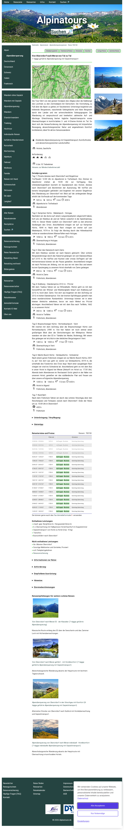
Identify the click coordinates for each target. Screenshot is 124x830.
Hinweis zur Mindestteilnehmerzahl (46, 167)
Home (6, 2)
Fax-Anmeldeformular (62, 515)
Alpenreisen (44, 45)
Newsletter (8, 783)
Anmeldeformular (11, 303)
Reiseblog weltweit (12, 263)
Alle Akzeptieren (98, 806)
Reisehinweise (10, 297)
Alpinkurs (8, 157)
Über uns (7, 314)
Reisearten (31, 2)
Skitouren (8, 190)
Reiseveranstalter (11, 286)
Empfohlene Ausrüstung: (45, 573)
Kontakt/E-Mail (10, 309)
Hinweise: (38, 580)
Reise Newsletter (11, 252)
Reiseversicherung (40, 553)
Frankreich (8, 84)
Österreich (8, 67)
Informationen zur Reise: (45, 560)
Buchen (88, 51)
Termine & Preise (66, 51)
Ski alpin (7, 196)
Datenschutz (83, 798)
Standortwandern (11, 117)
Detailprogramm (51, 51)
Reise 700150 (72, 45)
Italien (6, 78)
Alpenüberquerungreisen (58, 45)
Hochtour (8, 129)
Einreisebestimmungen (44, 587)
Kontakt (52, 2)
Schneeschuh (9, 184)
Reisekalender (10, 218)
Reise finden (38, 783)
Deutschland (9, 61)
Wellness (8, 168)
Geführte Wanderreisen (14, 140)
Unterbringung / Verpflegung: (47, 417)
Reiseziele (17, 2)
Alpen (6, 50)
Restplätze (9, 224)
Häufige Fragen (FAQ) (13, 292)
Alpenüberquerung (14, 56)
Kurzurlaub (8, 145)
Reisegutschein (10, 247)
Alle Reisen (8, 213)
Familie (7, 173)
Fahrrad (7, 162)
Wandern (7, 112)
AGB (65, 794)
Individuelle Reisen (12, 134)
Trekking (7, 123)
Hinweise (79, 51)
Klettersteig (9, 151)
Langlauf (7, 201)
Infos (42, 2)
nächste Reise (114, 51)
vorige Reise (101, 51)
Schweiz (7, 72)
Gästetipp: (38, 424)
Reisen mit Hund (11, 179)
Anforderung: (40, 567)
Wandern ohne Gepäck (13, 95)
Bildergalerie (9, 269)
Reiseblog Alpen (11, 258)
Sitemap (36, 794)
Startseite (35, 45)
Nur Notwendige (98, 813)
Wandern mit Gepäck (13, 101)
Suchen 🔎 (64, 2)
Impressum (68, 783)
